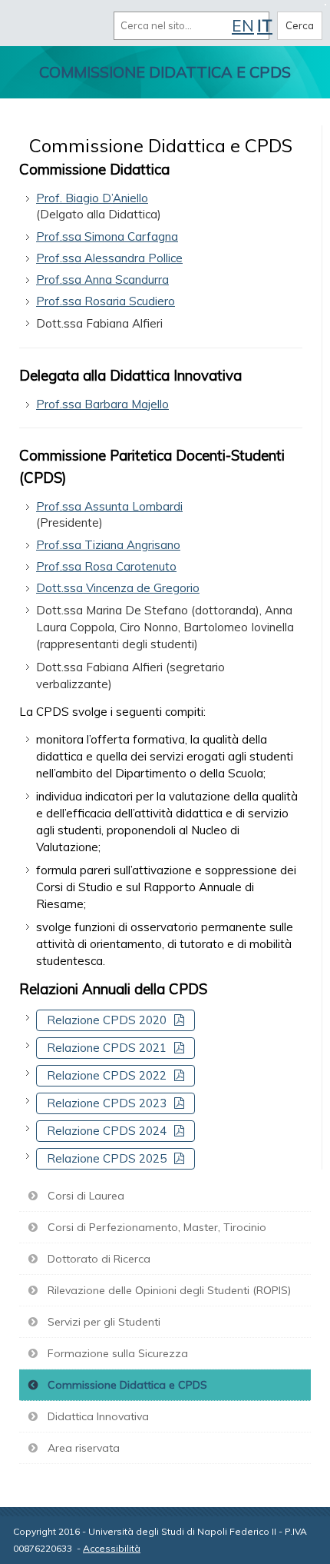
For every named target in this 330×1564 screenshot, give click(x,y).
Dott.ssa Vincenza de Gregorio (118, 588)
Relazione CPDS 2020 (107, 1020)
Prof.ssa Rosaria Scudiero (105, 301)
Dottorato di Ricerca (99, 1259)
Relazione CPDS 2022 (107, 1075)
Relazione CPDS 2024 (107, 1130)
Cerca (299, 25)
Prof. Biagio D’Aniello (92, 198)
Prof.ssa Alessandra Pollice (109, 258)
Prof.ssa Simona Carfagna (107, 236)
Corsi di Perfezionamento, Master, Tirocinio (157, 1227)
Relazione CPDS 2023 (107, 1103)
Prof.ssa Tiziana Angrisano (108, 544)
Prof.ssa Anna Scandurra (102, 279)
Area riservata (84, 1448)
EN (243, 25)
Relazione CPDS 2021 (107, 1047)
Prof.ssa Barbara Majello (102, 404)
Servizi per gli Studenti (104, 1322)
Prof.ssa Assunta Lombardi (109, 506)
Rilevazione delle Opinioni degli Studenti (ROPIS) (169, 1290)
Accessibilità (111, 1548)
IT (264, 25)
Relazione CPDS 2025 (107, 1158)
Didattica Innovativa (98, 1416)
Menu (29, 25)
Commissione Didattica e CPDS (127, 1385)
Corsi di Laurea (86, 1196)
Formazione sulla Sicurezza (118, 1353)
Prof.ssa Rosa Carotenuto (106, 566)
